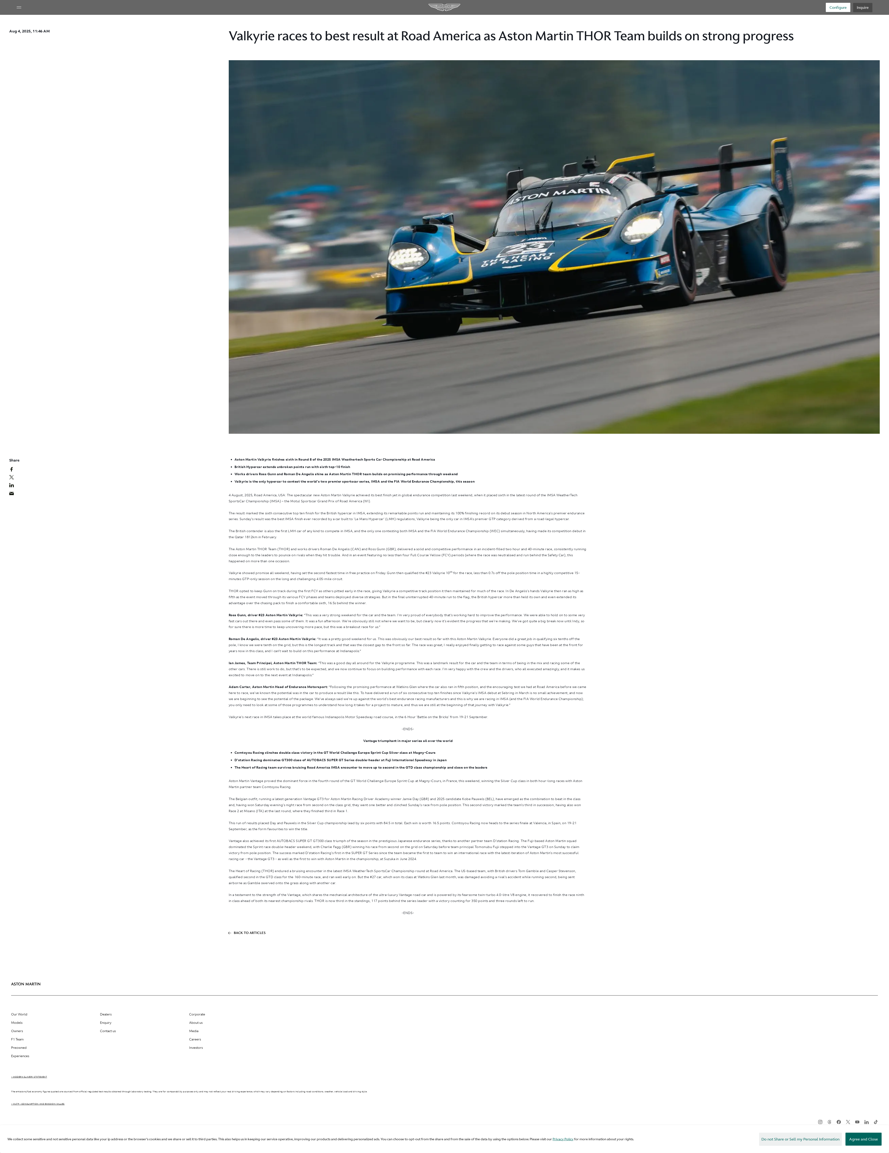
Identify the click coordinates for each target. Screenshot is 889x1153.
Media (193, 1031)
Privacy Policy (563, 1139)
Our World (19, 1014)
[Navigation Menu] (19, 7)
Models (16, 1023)
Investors (196, 1048)
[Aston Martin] (445, 7)
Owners (17, 1031)
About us (196, 1023)
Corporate (197, 1014)
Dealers (106, 1014)
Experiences (20, 1056)
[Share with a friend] (14, 495)
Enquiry (105, 1023)
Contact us (108, 1031)
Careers (195, 1039)
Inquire (863, 7)
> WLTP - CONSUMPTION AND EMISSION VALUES (38, 1104)
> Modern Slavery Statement (29, 1076)
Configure (838, 7)
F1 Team (17, 1039)
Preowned (19, 1048)
